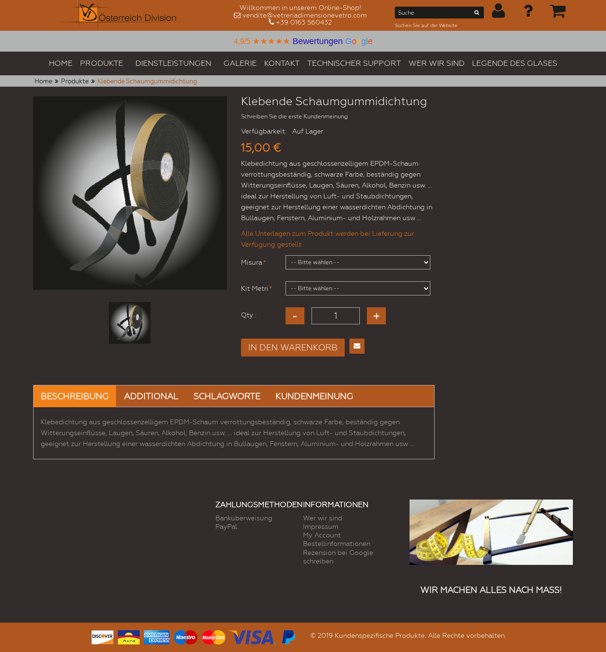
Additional (151, 396)
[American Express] (156, 636)
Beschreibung (75, 396)
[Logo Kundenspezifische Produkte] (122, 15)
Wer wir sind (322, 518)
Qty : (249, 315)
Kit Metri (254, 288)
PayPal (226, 526)
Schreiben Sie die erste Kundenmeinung (294, 116)
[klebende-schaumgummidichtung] (130, 323)
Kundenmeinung (314, 396)
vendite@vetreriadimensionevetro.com (304, 15)
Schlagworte (227, 396)
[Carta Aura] (129, 636)
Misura (251, 262)
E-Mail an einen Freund (357, 346)
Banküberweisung (243, 518)
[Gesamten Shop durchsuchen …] (477, 14)
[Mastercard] (213, 636)
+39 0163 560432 (304, 22)
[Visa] (253, 636)
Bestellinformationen (336, 543)
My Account (322, 535)
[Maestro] (185, 636)
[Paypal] (288, 636)
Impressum (321, 526)
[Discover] (102, 636)
